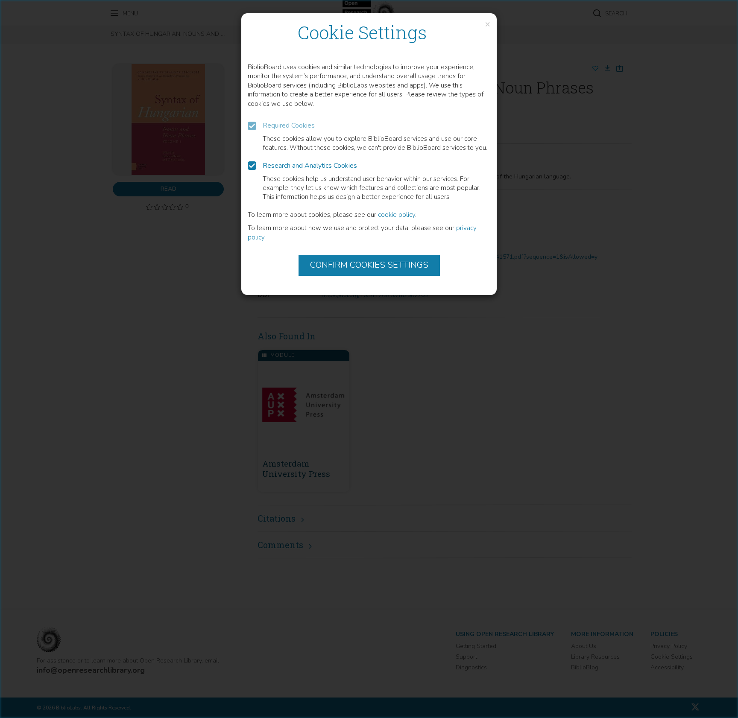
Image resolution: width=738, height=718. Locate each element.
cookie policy (396, 214)
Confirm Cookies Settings (369, 265)
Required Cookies (289, 125)
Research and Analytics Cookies (310, 165)
